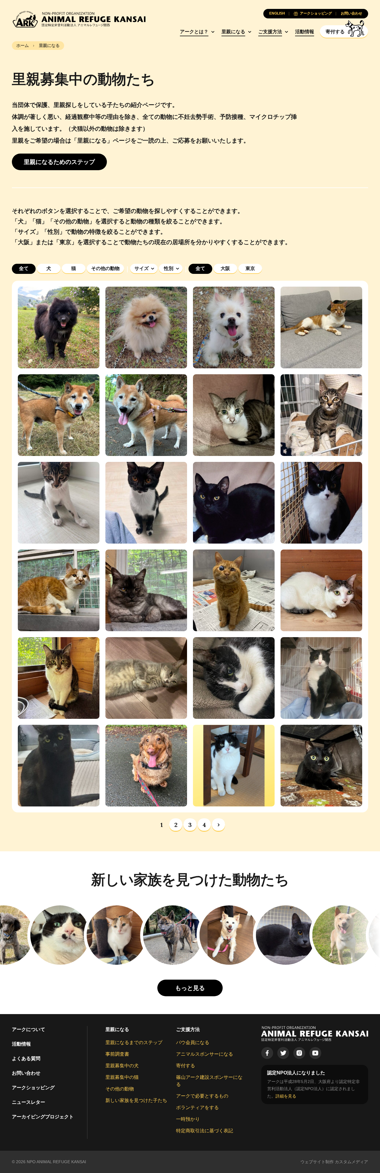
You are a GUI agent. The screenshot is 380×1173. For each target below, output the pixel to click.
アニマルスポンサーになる (204, 1054)
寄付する (185, 1065)
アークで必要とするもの (202, 1095)
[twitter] (283, 1053)
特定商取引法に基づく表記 (204, 1130)
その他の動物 (119, 1088)
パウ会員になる (192, 1042)
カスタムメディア (351, 1161)
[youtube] (315, 1053)
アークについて (28, 1029)
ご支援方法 (270, 31)
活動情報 (304, 31)
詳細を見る (286, 1096)
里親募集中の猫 (122, 1077)
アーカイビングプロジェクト (43, 1116)
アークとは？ (194, 31)
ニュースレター (28, 1102)
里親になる (233, 31)
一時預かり (188, 1119)
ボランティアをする (197, 1107)
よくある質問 (26, 1058)
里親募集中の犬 (122, 1065)
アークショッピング (33, 1087)
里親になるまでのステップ (133, 1042)
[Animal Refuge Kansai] (78, 19)
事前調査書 (117, 1054)
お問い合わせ (26, 1073)
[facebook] (267, 1053)
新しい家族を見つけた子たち (136, 1100)
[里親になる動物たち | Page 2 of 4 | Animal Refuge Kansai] (218, 824)
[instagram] (299, 1053)
